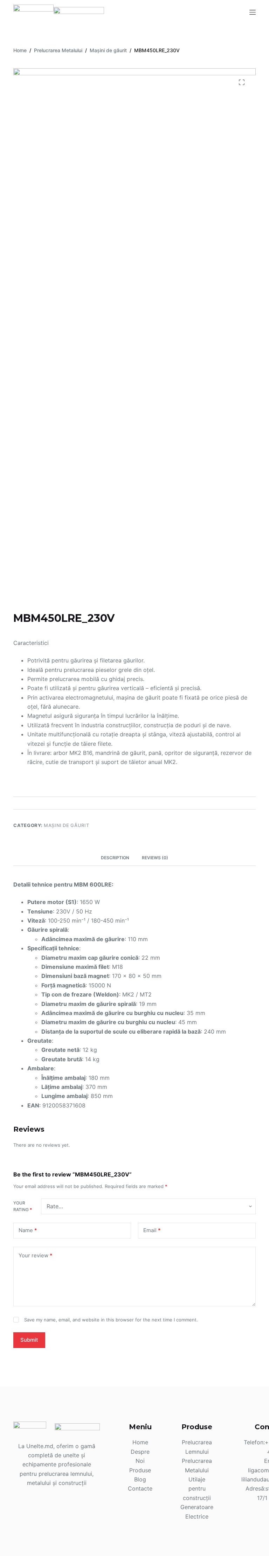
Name (28, 1230)
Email (152, 1230)
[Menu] (252, 12)
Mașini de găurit (66, 825)
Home (140, 1442)
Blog (140, 1479)
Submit (29, 1339)
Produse (140, 1470)
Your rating (22, 1206)
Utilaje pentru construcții (197, 1488)
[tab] (115, 858)
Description (115, 857)
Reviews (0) (155, 857)
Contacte (140, 1488)
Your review (36, 1255)
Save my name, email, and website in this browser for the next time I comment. (111, 1319)
